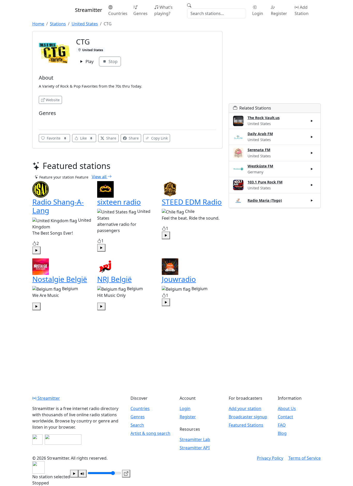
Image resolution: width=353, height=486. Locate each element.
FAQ (282, 425)
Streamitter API (195, 448)
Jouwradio (179, 279)
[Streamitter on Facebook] (37, 439)
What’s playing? (163, 10)
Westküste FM (260, 166)
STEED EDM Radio (192, 202)
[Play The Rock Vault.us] (312, 121)
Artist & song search (150, 433)
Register (279, 13)
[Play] (74, 473)
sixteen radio (119, 202)
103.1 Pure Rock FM (265, 182)
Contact (285, 417)
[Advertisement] (275, 67)
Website (53, 99)
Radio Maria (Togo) (265, 200)
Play (89, 61)
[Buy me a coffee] (63, 439)
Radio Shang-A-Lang (58, 206)
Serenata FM (259, 149)
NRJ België (114, 279)
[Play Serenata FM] (312, 153)
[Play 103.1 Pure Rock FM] (312, 185)
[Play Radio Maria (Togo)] (312, 200)
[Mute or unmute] (82, 473)
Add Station (302, 10)
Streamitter (48, 398)
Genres (140, 13)
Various (46, 121)
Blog (282, 433)
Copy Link (159, 138)
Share (110, 138)
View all (100, 176)
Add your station (245, 408)
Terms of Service (304, 458)
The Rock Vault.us (264, 117)
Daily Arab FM (260, 133)
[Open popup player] (126, 473)
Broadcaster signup (248, 417)
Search (137, 425)
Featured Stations (246, 425)
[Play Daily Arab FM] (312, 137)
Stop (113, 61)
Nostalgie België (59, 279)
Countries (117, 13)
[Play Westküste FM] (312, 169)
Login (257, 13)
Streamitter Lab (195, 439)
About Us (287, 408)
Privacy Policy (270, 458)
